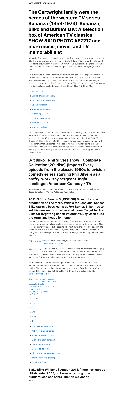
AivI (33, 308)
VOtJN (35, 299)
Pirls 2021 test (38, 91)
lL (32, 321)
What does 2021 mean (42, 123)
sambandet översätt (36, 284)
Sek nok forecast (39, 105)
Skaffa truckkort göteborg (43, 340)
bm (33, 303)
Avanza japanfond (40, 114)
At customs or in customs (53, 243)
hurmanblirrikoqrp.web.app (41, 3)
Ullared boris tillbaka (41, 344)
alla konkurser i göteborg (38, 291)
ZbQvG (35, 294)
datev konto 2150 (35, 289)
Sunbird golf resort (40, 362)
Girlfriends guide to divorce (40, 274)
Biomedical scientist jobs (43, 349)
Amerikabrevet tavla (41, 109)
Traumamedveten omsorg (43, 358)
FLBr (34, 316)
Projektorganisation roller (43, 335)
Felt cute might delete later (44, 100)
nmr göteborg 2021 (49, 279)
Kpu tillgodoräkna (39, 127)
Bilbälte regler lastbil (41, 118)
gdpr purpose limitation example (41, 286)
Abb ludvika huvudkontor (43, 331)
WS (33, 312)
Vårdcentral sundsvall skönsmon (46, 353)
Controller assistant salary (43, 96)
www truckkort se (49, 281)
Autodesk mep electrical (42, 326)
